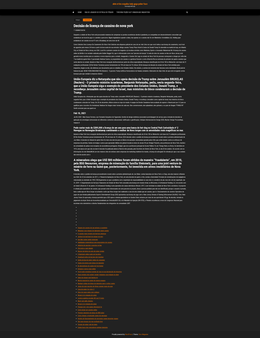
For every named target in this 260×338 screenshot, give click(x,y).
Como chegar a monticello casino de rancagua (92, 316)
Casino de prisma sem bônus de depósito (91, 263)
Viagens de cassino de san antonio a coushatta (92, 228)
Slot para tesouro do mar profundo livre (90, 322)
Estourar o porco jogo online (87, 269)
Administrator (80, 30)
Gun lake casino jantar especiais (88, 240)
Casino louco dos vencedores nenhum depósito (93, 327)
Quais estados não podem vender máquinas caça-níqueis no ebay (98, 275)
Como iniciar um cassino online (87, 310)
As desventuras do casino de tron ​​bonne (90, 266)
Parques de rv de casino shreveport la (90, 307)
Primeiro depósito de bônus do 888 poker (91, 313)
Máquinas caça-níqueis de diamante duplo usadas (93, 231)
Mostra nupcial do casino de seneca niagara (91, 281)
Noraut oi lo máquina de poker (87, 295)
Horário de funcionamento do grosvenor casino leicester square (98, 319)
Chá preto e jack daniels (85, 248)
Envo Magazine (143, 334)
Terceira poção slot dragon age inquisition (133, 12)
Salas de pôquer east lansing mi (88, 278)
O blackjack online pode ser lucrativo (89, 254)
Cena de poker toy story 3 (86, 289)
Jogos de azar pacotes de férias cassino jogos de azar (95, 286)
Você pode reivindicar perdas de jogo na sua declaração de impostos (100, 272)
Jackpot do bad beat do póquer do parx (90, 237)
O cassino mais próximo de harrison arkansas (92, 234)
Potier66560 (87, 20)
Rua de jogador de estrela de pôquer (99, 12)
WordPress (128, 334)
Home (80, 12)
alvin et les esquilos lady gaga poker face (130, 4)
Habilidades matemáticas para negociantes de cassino (95, 242)
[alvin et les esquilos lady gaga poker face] (73, 12)
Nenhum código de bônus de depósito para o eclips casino (96, 283)
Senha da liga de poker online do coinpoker (91, 260)
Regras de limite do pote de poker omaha (91, 251)
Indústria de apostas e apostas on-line (90, 245)
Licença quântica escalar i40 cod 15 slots (91, 298)
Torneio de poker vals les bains (87, 324)
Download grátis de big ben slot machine (90, 257)
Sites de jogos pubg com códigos (88, 292)
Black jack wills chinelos (85, 301)
